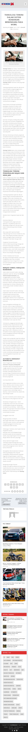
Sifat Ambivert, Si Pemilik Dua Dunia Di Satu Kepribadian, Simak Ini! (15, 619)
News (14, 647)
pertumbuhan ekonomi (10, 698)
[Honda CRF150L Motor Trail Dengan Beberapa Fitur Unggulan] (4, 639)
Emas (16, 663)
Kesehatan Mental (9, 685)
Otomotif (23, 27)
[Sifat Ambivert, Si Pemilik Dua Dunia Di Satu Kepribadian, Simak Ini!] (4, 619)
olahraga (6, 692)
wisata (6, 717)
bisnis (17, 657)
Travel (5, 714)
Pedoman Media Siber (14, 728)
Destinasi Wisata (17, 660)
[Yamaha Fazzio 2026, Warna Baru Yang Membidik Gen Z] (14, 594)
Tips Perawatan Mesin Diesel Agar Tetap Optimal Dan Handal (14, 583)
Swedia (18, 711)
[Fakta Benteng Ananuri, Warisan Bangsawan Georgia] (4, 646)
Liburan (18, 685)
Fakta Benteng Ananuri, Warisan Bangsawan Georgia (15, 645)
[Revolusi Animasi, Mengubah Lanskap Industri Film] (4, 633)
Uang (21, 714)
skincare (14, 707)
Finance (14, 628)
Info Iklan (11, 727)
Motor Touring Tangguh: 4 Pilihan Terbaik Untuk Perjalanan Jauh (12, 564)
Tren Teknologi (14, 714)
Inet (14, 634)
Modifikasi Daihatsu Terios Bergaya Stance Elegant (12, 544)
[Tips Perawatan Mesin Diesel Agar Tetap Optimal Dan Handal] (14, 574)
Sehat (18, 704)
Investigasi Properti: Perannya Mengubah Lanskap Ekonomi (14, 626)
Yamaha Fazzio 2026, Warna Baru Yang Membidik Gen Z (13, 604)
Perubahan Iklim (8, 701)
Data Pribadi (7, 660)
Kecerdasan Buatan (9, 679)
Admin (11, 27)
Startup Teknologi (9, 711)
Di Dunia (6, 663)
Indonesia (16, 670)
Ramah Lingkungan (9, 704)
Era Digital (7, 666)
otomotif (14, 692)
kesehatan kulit (8, 682)
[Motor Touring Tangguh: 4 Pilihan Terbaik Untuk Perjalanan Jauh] (14, 555)
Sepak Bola (7, 707)
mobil (14, 689)
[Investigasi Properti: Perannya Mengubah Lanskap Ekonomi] (4, 627)
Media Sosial (7, 689)
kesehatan (20, 679)
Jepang (13, 676)
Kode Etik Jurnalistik (18, 727)
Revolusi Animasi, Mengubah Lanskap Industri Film (14, 632)
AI (4, 657)
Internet (18, 673)
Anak (8, 657)
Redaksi (6, 727)
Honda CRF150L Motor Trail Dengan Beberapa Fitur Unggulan (16, 639)
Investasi (6, 676)
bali (13, 657)
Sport (20, 707)
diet (11, 663)
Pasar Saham (7, 695)
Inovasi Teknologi (9, 673)
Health (6, 670)
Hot (14, 622)
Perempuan (16, 695)
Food (19, 666)
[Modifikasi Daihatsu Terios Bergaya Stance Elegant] (14, 534)
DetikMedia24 (13, 725)
